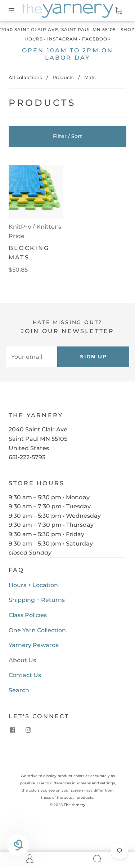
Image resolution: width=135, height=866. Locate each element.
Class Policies (28, 615)
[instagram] (28, 730)
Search (19, 690)
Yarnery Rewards (34, 645)
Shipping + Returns (37, 599)
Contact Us (25, 675)
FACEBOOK (96, 39)
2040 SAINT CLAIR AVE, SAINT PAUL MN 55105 (58, 29)
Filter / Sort (67, 136)
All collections (25, 77)
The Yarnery (74, 804)
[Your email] (31, 356)
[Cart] (118, 11)
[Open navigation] (16, 11)
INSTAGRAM (62, 39)
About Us (22, 660)
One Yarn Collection (37, 630)
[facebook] (12, 730)
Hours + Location (33, 585)
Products (63, 77)
